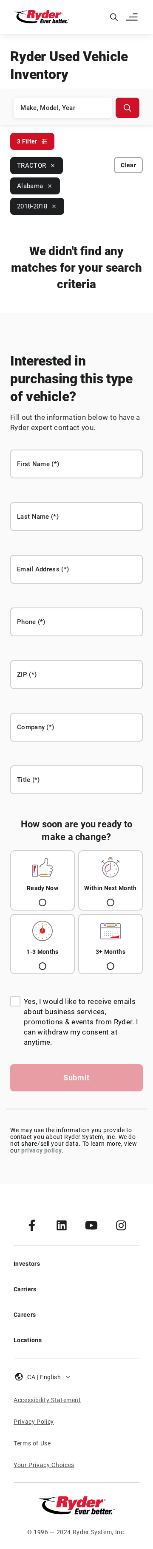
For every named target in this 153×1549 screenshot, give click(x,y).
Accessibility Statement (47, 1400)
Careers (25, 1314)
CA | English (44, 1377)
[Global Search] (114, 17)
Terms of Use (32, 1443)
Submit (76, 1077)
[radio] (42, 880)
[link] (32, 1225)
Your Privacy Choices (44, 1465)
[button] (132, 17)
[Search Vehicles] (127, 108)
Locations (28, 1340)
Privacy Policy (34, 1421)
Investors (27, 1263)
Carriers (25, 1289)
